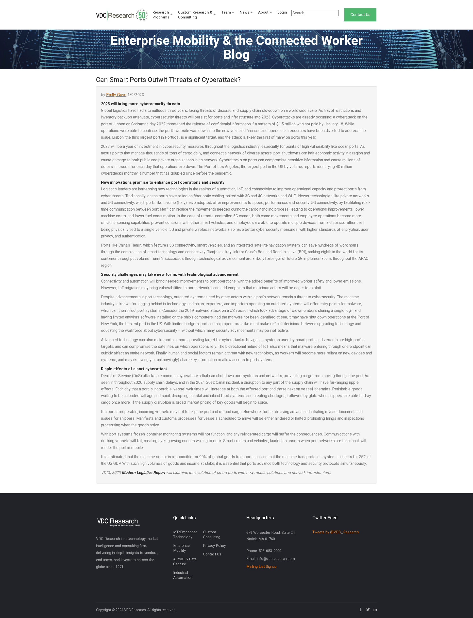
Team (226, 12)
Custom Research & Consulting (195, 15)
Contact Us (360, 15)
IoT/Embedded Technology (185, 534)
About (263, 12)
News (244, 12)
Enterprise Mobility (181, 548)
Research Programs (160, 15)
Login (282, 12)
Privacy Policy (214, 545)
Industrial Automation (182, 575)
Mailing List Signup (261, 566)
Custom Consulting (211, 534)
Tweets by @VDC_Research (335, 532)
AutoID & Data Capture (185, 561)
